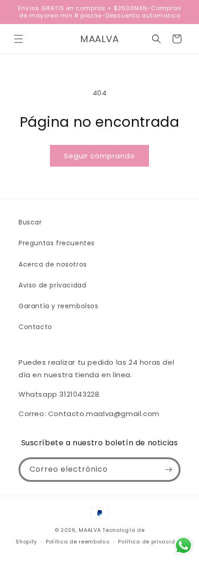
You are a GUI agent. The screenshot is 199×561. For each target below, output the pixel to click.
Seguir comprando (99, 156)
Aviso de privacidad (52, 285)
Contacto (35, 326)
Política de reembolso (78, 541)
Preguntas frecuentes (57, 243)
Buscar (30, 222)
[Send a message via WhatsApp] (183, 545)
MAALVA (89, 530)
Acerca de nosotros (53, 264)
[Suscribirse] (168, 469)
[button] (18, 39)
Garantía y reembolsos (59, 306)
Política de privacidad (150, 541)
